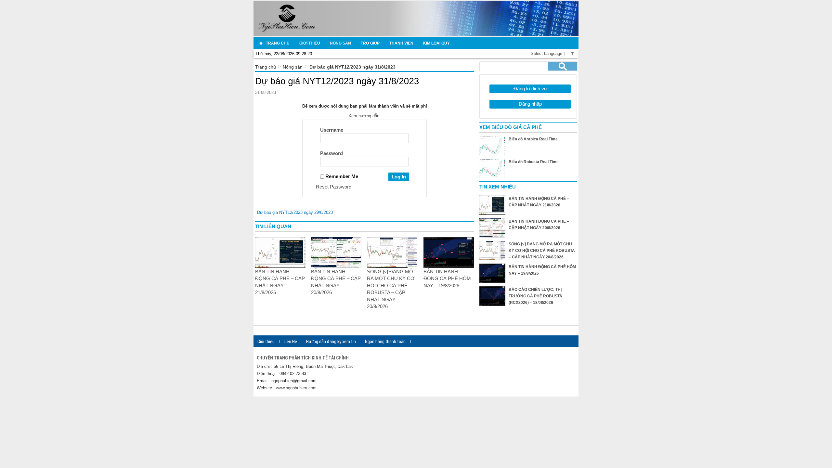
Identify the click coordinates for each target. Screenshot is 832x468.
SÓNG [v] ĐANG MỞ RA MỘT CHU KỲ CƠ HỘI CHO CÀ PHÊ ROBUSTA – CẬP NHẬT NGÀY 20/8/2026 (542, 250)
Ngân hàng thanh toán (385, 341)
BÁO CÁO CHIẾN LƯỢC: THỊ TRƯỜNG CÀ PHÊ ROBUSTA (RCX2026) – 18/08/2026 (535, 296)
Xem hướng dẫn (364, 115)
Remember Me (341, 176)
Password (331, 153)
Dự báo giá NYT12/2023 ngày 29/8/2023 (295, 212)
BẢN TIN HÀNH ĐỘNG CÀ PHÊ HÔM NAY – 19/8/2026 (447, 278)
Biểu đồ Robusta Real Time (534, 162)
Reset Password (333, 186)
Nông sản (293, 67)
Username (331, 130)
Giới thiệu (266, 341)
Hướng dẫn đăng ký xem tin (331, 341)
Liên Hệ (290, 341)
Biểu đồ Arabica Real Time (533, 139)
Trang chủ (265, 67)
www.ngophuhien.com (296, 387)
